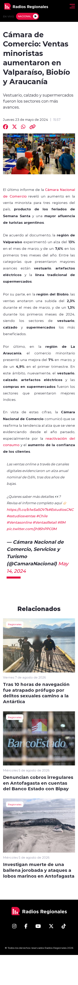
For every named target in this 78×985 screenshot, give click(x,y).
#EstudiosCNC (61, 509)
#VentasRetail (45, 522)
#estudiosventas (21, 516)
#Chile (41, 516)
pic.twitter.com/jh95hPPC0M (32, 528)
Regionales (14, 624)
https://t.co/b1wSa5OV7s (27, 509)
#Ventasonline (19, 522)
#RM (61, 522)
